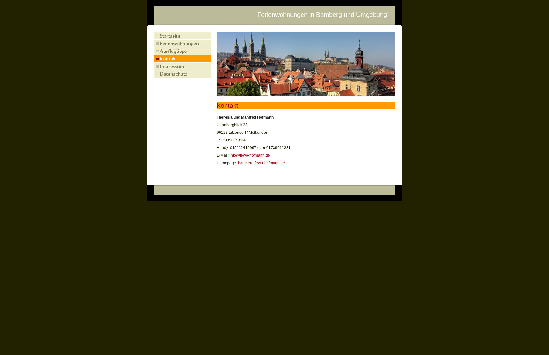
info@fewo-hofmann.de (250, 155)
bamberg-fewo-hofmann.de (261, 163)
